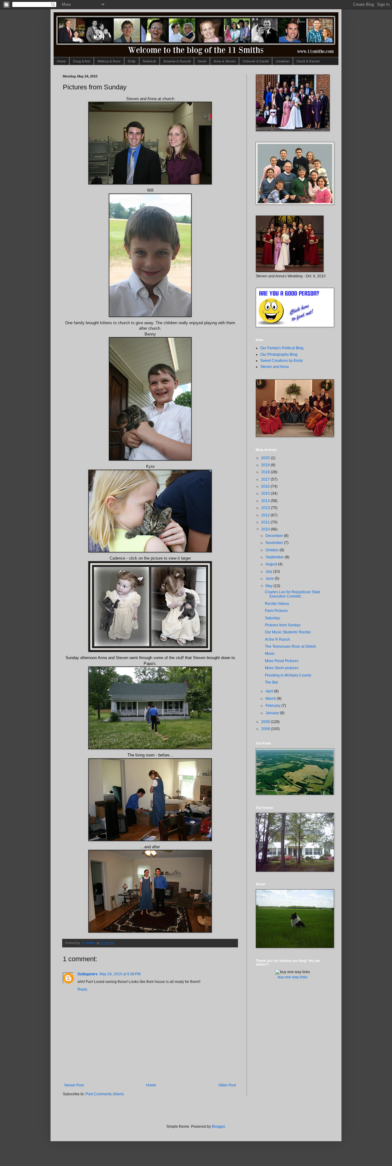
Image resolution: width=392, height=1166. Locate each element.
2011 (266, 522)
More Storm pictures (281, 668)
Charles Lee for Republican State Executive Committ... (292, 594)
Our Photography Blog (278, 354)
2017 (266, 479)
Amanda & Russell (176, 61)
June (270, 578)
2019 (266, 465)
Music (270, 653)
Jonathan (282, 61)
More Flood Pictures (281, 661)
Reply (82, 989)
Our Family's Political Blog (281, 348)
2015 (266, 493)
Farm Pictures (276, 611)
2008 (266, 729)
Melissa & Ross (109, 61)
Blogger (218, 1126)
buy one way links (292, 977)
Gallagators (87, 974)
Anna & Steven (224, 61)
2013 (266, 508)
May (269, 586)
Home (61, 61)
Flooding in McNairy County (288, 675)
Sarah (202, 61)
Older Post (227, 1085)
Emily (132, 61)
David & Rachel (307, 61)
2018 (266, 472)
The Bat (271, 682)
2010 (266, 529)
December (275, 536)
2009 (266, 722)
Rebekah (149, 61)
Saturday (272, 618)
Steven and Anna (274, 367)
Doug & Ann (81, 61)
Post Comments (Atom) (104, 1094)
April (270, 691)
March (271, 698)
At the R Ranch (277, 639)
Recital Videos (277, 604)
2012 (266, 515)
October (273, 550)
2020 (266, 458)
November (275, 543)
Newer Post (74, 1085)
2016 (266, 486)
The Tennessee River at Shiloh (290, 646)
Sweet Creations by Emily (281, 360)
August (272, 564)
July (269, 571)
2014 (266, 501)
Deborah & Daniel (256, 61)
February (273, 705)
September (275, 557)
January (273, 713)
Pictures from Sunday (282, 625)
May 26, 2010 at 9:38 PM (120, 974)
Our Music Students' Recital (288, 632)
